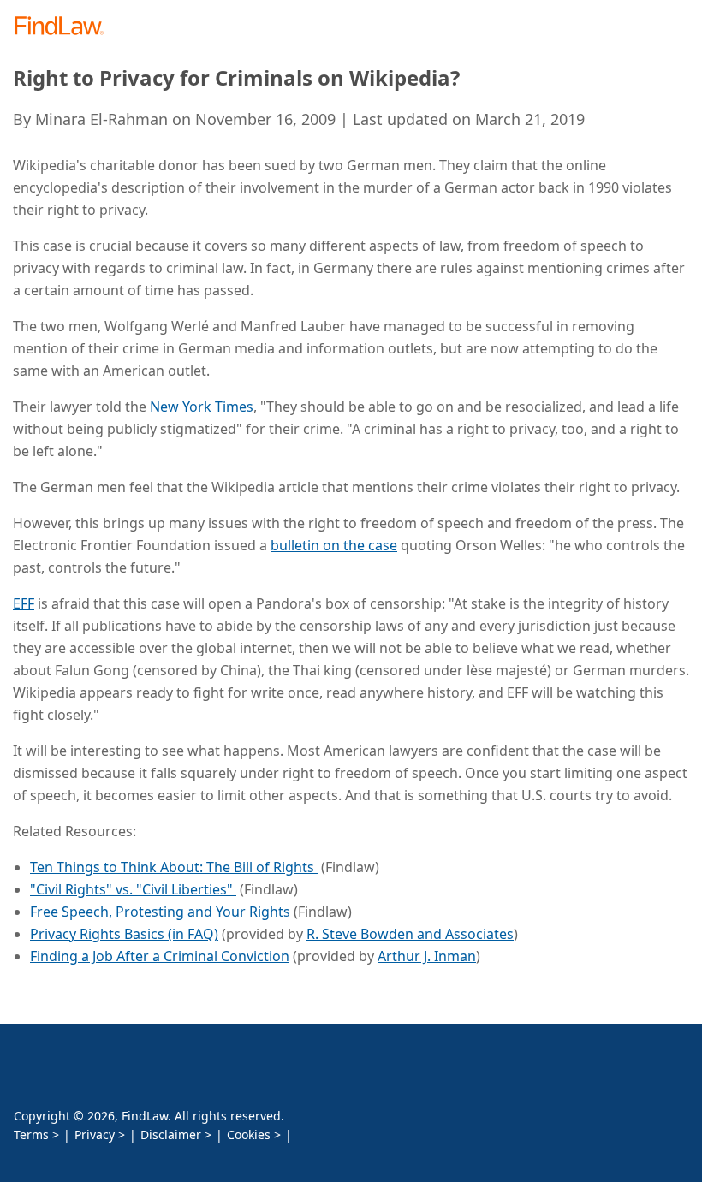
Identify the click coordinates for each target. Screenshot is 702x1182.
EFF (23, 603)
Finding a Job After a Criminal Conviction (159, 956)
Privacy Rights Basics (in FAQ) (124, 933)
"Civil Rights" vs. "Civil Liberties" (133, 889)
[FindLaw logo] (64, 27)
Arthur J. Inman (427, 956)
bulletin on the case (334, 545)
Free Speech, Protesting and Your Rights (160, 911)
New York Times (201, 406)
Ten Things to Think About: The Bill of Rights (174, 867)
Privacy (94, 1134)
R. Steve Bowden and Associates (410, 933)
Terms (31, 1134)
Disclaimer (170, 1134)
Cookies (249, 1134)
